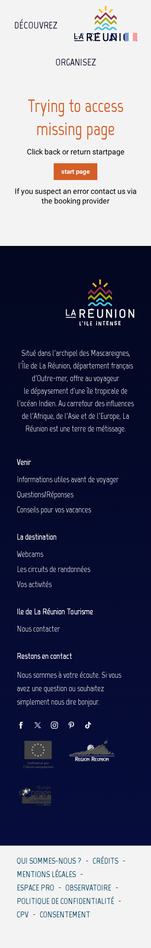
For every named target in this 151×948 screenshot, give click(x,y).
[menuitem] (36, 23)
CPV (23, 914)
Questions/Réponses (45, 494)
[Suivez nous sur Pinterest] (75, 726)
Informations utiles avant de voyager (68, 479)
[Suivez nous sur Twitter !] (42, 726)
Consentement (65, 914)
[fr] (131, 37)
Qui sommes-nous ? (49, 861)
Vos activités (34, 584)
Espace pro (35, 887)
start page (75, 171)
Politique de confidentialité (65, 901)
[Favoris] (95, 37)
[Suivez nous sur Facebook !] (25, 726)
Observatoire (88, 887)
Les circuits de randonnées (53, 569)
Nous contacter (38, 628)
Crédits (105, 861)
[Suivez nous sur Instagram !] (58, 726)
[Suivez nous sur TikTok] (92, 726)
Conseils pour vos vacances (54, 509)
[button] (113, 37)
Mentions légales (46, 874)
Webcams (30, 554)
